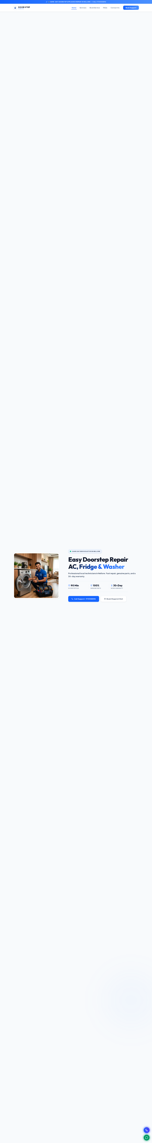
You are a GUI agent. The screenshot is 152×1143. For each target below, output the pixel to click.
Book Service (95, 8)
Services (83, 8)
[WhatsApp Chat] (147, 1138)
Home (74, 8)
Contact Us (115, 8)
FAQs (105, 8)
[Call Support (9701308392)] (147, 1130)
